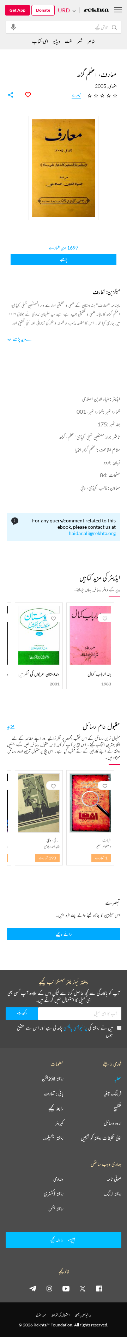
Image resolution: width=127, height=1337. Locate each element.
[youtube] (66, 1288)
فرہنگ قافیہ (112, 1093)
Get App (17, 10)
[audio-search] (13, 26)
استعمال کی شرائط (60, 1315)
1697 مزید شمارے (63, 247)
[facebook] (99, 1288)
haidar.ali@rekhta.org (92, 533)
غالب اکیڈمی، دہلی (94, 487)
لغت (68, 41)
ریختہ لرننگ (112, 1194)
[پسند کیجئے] (24, 95)
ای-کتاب (40, 41)
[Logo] (96, 10)
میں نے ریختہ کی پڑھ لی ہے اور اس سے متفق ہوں (65, 1031)
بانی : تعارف (54, 1093)
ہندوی (58, 1179)
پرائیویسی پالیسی (75, 1027)
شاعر (91, 41)
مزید (10, 725)
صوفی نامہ (114, 1179)
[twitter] (82, 1288)
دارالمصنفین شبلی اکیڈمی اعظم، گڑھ (84, 436)
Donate (43, 10)
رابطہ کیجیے (56, 1108)
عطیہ (117, 1078)
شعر (80, 41)
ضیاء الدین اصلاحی (96, 398)
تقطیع (117, 1108)
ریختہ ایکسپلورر (53, 1138)
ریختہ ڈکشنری (54, 1194)
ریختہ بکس (56, 1208)
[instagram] (49, 1288)
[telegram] (32, 1288)
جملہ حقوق (41, 1315)
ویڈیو (56, 41)
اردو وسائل (112, 1123)
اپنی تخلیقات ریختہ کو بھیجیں (101, 1138)
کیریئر (59, 1123)
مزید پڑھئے (19, 339)
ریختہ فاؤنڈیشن (53, 1078)
